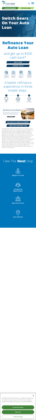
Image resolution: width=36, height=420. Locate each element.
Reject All (18, 412)
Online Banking (10, 8)
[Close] (33, 396)
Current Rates (18, 66)
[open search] (29, 3)
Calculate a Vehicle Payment (18, 122)
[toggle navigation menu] (32, 3)
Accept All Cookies (18, 407)
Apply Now (18, 62)
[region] (18, 406)
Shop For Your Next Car (18, 126)
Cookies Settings (18, 417)
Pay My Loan (25, 8)
